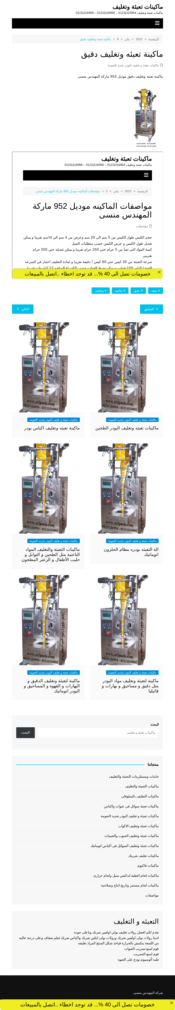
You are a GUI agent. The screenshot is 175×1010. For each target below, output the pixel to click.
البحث (154, 724)
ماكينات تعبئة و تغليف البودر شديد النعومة (133, 65)
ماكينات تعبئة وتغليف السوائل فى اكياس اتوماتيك (124, 846)
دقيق (137, 290)
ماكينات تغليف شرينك (143, 856)
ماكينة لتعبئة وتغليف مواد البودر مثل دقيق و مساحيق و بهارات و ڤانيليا (130, 685)
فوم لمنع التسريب (146, 954)
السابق (149, 309)
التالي (25, 309)
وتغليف (99, 290)
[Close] (171, 1002)
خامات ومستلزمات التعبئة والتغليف (134, 776)
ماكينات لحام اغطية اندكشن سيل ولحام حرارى (126, 875)
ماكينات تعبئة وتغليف (137, 6)
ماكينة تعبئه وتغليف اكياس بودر (52, 428)
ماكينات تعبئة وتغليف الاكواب (138, 826)
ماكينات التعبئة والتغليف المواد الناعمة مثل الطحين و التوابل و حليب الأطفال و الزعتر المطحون (51, 554)
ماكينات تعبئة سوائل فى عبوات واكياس (131, 806)
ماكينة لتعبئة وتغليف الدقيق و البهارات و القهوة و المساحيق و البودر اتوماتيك (52, 685)
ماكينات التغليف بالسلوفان (140, 796)
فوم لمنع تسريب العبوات (141, 948)
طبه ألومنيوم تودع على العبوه (138, 959)
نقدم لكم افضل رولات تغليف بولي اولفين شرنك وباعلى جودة (116, 932)
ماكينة (118, 290)
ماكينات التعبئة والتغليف (142, 786)
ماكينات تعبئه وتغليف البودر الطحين (127, 428)
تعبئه (154, 290)
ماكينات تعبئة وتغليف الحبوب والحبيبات (131, 836)
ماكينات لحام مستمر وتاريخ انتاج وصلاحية (130, 885)
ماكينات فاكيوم (148, 865)
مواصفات (152, 895)
